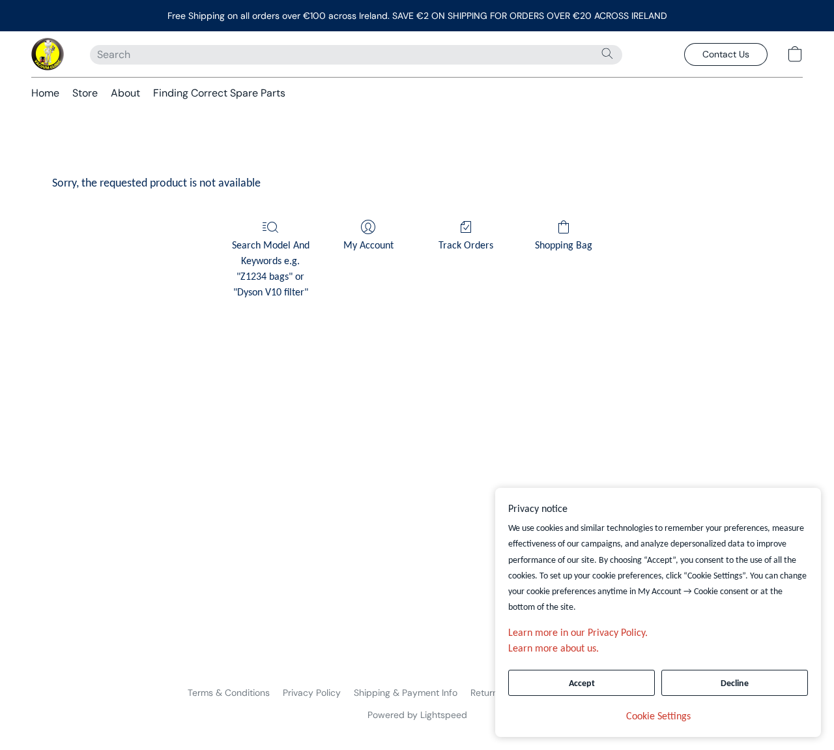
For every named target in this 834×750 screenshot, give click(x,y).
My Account (368, 246)
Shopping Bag (563, 246)
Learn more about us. (553, 649)
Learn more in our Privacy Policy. (578, 633)
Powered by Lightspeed (417, 715)
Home (45, 93)
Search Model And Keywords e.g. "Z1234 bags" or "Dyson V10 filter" (270, 269)
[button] (47, 54)
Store (85, 93)
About (125, 93)
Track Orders (466, 246)
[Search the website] (607, 53)
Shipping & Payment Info (405, 692)
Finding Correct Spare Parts (219, 93)
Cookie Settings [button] (658, 717)
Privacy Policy (312, 692)
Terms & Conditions (229, 692)
